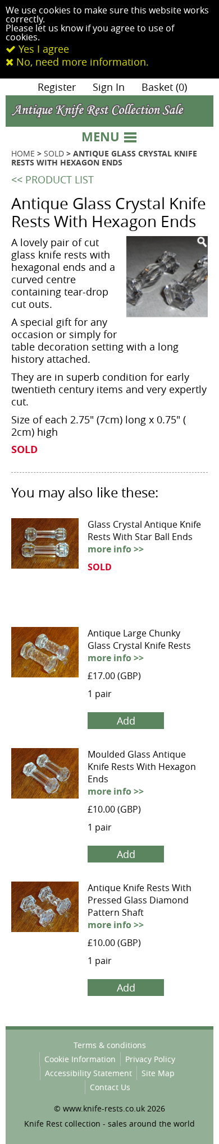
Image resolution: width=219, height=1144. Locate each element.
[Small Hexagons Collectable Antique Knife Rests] (167, 276)
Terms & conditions (110, 1045)
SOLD (54, 153)
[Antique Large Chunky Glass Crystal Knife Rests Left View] (45, 633)
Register (57, 87)
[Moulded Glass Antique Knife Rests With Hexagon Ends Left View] (45, 755)
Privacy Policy (150, 1059)
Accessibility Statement (88, 1073)
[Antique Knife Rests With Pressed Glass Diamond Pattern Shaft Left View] (45, 888)
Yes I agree (42, 49)
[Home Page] (109, 102)
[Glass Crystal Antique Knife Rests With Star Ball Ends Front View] (45, 525)
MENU (102, 136)
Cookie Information (80, 1059)
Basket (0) (164, 87)
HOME (23, 153)
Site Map (158, 1073)
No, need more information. (81, 61)
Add (126, 720)
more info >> (116, 549)
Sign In (109, 87)
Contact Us (110, 1087)
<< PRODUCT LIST (52, 179)
